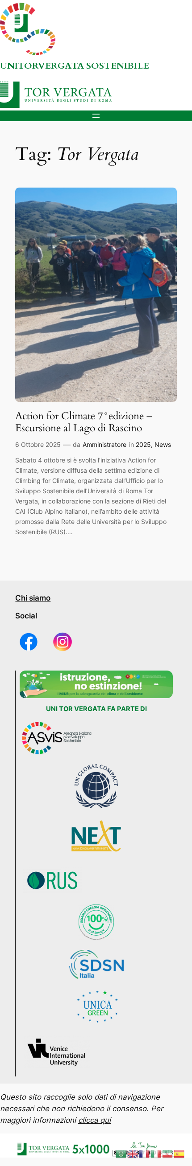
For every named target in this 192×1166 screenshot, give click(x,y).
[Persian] (168, 1153)
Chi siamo (32, 597)
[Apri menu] (96, 115)
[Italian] (156, 1153)
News (162, 444)
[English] (133, 1153)
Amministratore (104, 444)
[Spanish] (179, 1153)
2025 (143, 444)
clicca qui (94, 1120)
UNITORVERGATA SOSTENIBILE (74, 66)
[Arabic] (121, 1153)
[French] (144, 1153)
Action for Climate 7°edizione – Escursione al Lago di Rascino (83, 422)
